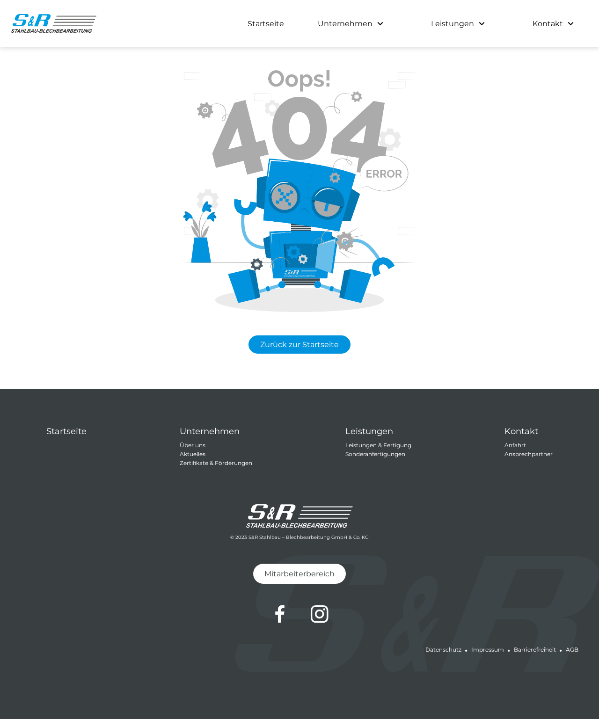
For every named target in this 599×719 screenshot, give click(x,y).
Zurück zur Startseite (299, 344)
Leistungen (452, 23)
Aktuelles (192, 454)
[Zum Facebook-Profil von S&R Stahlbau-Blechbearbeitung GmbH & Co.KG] (280, 614)
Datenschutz (443, 649)
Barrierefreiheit (535, 649)
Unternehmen (345, 23)
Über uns (192, 445)
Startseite (266, 23)
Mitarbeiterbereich (299, 573)
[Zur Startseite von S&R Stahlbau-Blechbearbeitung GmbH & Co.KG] (53, 23)
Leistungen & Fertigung (378, 445)
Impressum (487, 649)
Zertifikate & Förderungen (216, 462)
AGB (572, 649)
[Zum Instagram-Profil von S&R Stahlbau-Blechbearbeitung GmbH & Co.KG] (319, 614)
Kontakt (548, 23)
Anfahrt (515, 445)
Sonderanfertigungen (375, 454)
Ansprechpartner (528, 454)
